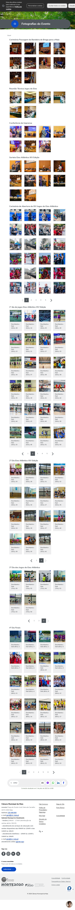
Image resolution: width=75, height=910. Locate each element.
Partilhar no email (42, 783)
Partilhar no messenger (48, 783)
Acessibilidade (55, 878)
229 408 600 (12, 813)
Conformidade (66, 878)
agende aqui (20, 842)
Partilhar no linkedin (58, 783)
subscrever (7, 869)
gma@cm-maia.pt (12, 839)
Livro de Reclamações (7, 879)
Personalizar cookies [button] (35, 6)
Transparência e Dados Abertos (61, 881)
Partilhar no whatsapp (53, 783)
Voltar (15, 783)
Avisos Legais (55, 885)
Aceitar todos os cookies (57, 6)
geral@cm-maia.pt (12, 815)
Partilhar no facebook (63, 783)
